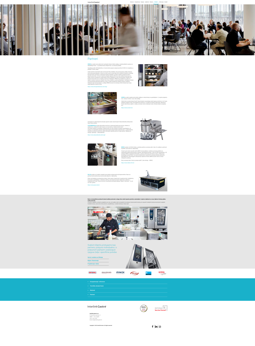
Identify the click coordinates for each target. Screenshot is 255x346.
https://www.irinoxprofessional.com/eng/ (97, 86)
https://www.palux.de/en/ (94, 185)
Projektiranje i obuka (93, 263)
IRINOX (89, 64)
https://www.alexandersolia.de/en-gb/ (96, 135)
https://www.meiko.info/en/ (127, 162)
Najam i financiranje (93, 260)
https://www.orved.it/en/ (127, 107)
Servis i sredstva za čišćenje (95, 257)
